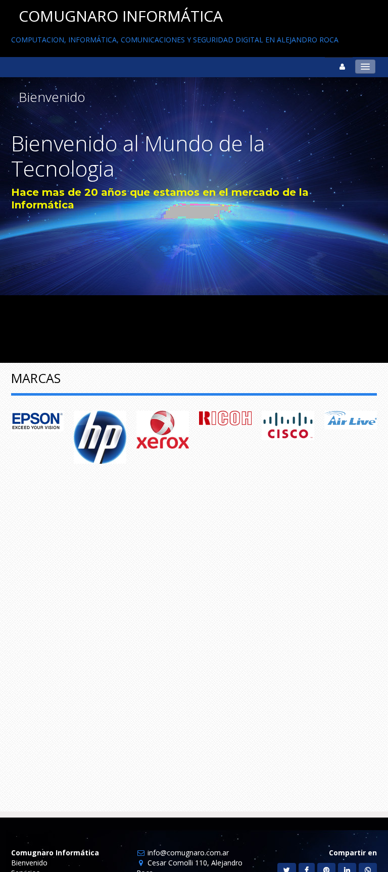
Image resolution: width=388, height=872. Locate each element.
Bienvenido (29, 862)
